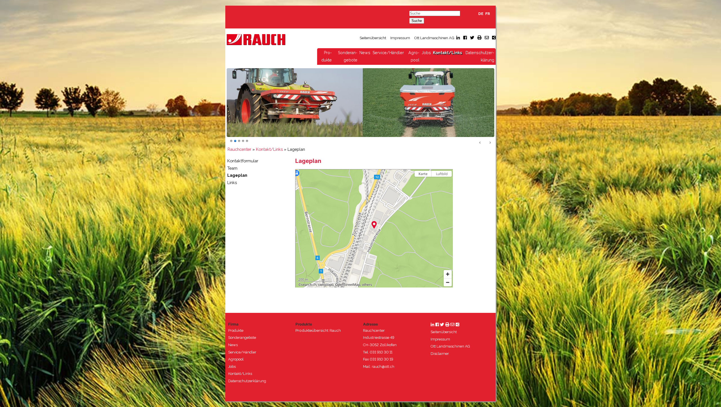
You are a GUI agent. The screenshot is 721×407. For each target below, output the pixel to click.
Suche (416, 21)
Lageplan (237, 175)
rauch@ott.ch (383, 366)
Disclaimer (440, 353)
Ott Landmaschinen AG (434, 38)
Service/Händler (388, 52)
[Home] (256, 39)
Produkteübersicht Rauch (318, 330)
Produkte (235, 330)
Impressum (400, 38)
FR (487, 14)
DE (480, 14)
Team (232, 168)
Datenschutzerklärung (247, 381)
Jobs (426, 52)
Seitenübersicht (373, 38)
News (364, 52)
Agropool (236, 359)
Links (232, 182)
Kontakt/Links (447, 52)
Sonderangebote (242, 337)
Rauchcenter (239, 149)
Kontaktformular (242, 160)
